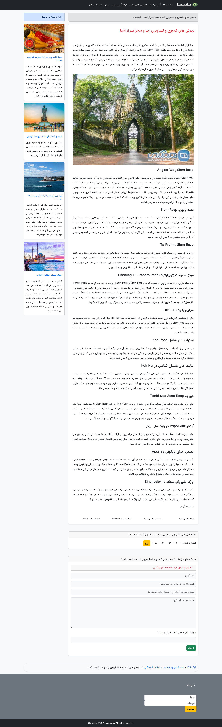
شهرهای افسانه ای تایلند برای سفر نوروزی (44, 136)
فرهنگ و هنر (95, 5)
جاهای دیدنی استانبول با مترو (49, 275)
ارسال (191, 648)
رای (146, 543)
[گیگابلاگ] (187, 4)
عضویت (191, 709)
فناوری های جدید (138, 5)
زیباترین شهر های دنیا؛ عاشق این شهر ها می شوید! (45, 197)
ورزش (106, 5)
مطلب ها (167, 5)
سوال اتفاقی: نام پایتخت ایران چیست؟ (176, 633)
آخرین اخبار (155, 5)
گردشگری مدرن (119, 5)
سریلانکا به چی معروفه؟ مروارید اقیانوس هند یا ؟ (44, 59)
